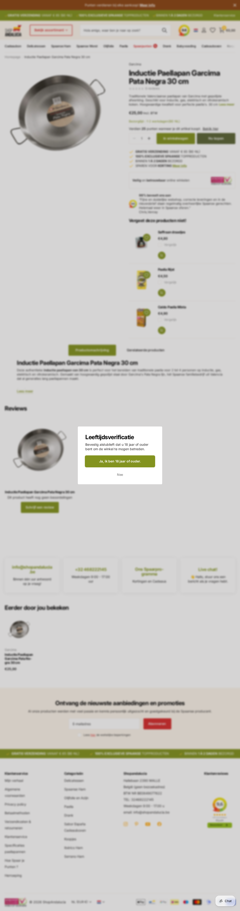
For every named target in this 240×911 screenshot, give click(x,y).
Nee (120, 475)
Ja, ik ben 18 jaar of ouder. (120, 461)
